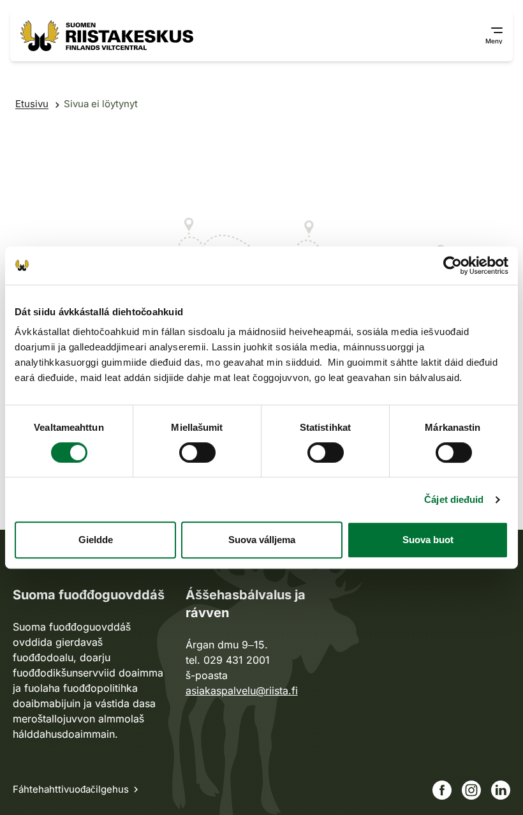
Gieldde (95, 539)
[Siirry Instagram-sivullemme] (471, 790)
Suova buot (427, 539)
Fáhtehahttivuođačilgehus (71, 789)
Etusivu (31, 104)
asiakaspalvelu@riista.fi (242, 690)
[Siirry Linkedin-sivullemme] (500, 790)
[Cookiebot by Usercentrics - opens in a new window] (452, 265)
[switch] (197, 452)
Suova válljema (261, 539)
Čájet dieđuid (453, 499)
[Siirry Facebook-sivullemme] (442, 790)
